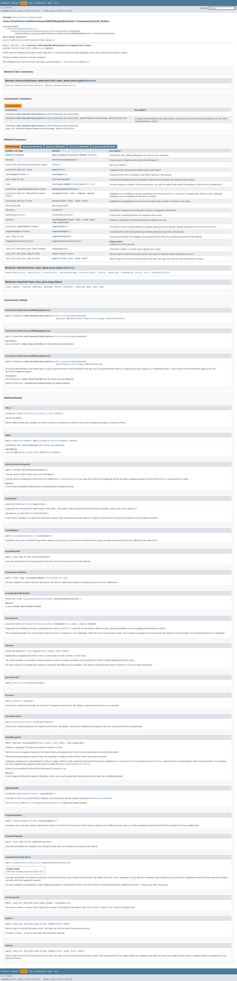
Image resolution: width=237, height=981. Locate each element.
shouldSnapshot (59, 220)
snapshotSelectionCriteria (65, 241)
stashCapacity (59, 249)
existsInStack (50, 272)
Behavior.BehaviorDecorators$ (60, 85)
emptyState (57, 169)
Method (36, 11)
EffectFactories (25, 165)
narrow (138, 272)
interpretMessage (68, 272)
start (146, 272)
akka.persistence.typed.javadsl (27, 17)
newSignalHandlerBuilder (64, 189)
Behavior (90, 80)
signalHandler (59, 226)
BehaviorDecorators (15, 272)
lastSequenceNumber (62, 184)
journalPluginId (60, 179)
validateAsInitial (160, 272)
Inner (39, 85)
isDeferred (112, 272)
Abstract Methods (55, 147)
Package (15, 3)
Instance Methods (32, 147)
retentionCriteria (61, 215)
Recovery (10, 210)
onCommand (57, 193)
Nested (13, 11)
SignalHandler (24, 226)
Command (19, 155)
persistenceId (59, 206)
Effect (55, 165)
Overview (5, 3)
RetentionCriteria (15, 215)
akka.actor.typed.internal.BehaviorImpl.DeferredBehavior (39, 31)
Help (56, 3)
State (43, 165)
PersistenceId (55, 114)
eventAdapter (58, 174)
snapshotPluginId (61, 236)
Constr (28, 11)
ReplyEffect (33, 193)
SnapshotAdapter (14, 231)
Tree (31, 3)
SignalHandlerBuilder (28, 189)
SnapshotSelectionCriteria (19, 241)
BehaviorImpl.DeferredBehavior (27, 48)
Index (49, 3)
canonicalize (33, 272)
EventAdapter (12, 174)
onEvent (56, 201)
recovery (56, 210)
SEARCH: (203, 8)
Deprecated (40, 3)
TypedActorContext (68, 155)
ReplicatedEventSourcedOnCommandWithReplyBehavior (29, 40)
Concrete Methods (79, 147)
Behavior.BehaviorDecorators (20, 85)
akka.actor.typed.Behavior (19, 29)
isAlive (101, 272)
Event (37, 165)
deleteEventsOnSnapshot (64, 160)
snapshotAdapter (60, 231)
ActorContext (79, 184)
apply (54, 155)
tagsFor (56, 254)
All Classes (6, 8)
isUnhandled (127, 272)
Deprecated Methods (104, 147)
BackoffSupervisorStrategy (93, 118)
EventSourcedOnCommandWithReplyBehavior (26, 114)
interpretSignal (87, 272)
